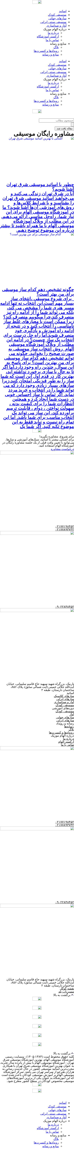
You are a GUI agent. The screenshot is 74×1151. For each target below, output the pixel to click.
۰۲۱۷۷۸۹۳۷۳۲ (64, 529)
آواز (71, 714)
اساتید (62, 11)
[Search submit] (72, 124)
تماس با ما (52, 40)
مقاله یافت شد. (64, 128)
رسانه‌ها (69, 726)
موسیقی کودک (57, 14)
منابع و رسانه (50, 54)
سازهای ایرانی (65, 699)
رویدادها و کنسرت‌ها (46, 50)
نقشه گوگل (67, 988)
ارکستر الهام (66, 741)
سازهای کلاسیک (64, 696)
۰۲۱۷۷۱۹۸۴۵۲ (64, 526)
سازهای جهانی (57, 18)
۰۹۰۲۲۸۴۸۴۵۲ (64, 606)
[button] (37, 995)
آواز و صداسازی (56, 25)
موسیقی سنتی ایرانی (53, 22)
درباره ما (53, 32)
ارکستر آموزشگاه (48, 36)
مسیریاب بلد (66, 991)
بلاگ (56, 47)
